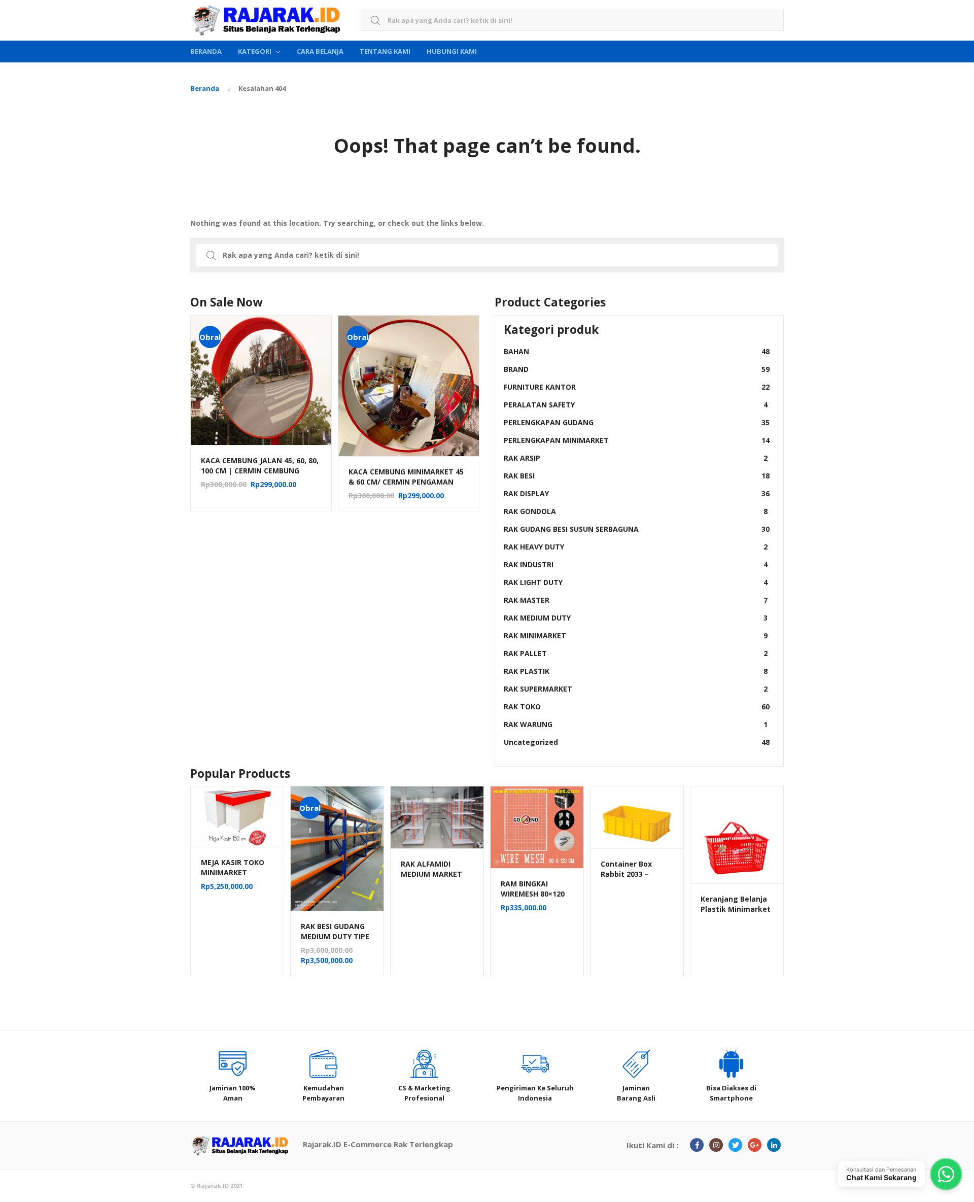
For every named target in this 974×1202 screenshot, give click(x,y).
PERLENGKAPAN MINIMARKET (637, 440)
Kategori (254, 51)
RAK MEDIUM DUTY (636, 618)
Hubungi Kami (452, 51)
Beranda (206, 51)
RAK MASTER (636, 600)
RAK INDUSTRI (636, 564)
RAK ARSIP (636, 458)
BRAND (637, 369)
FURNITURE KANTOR (637, 387)
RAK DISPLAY (637, 493)
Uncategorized (637, 742)
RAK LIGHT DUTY (636, 582)
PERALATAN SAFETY (636, 404)
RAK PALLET (636, 653)
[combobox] (572, 20)
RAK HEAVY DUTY (636, 547)
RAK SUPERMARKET (636, 689)
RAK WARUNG (636, 724)
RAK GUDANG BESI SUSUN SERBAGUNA (637, 529)
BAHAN (637, 351)
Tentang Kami (385, 51)
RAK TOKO (637, 706)
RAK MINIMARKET (636, 635)
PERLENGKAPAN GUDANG (637, 422)
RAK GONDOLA (636, 511)
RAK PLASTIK (636, 671)
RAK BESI (637, 475)
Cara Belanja (320, 51)
